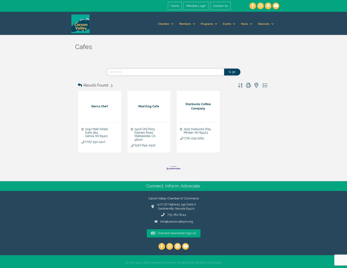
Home (175, 6)
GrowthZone (214, 262)
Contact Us (220, 6)
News (244, 23)
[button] (80, 85)
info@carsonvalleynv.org (176, 221)
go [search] (234, 71)
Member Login (196, 6)
